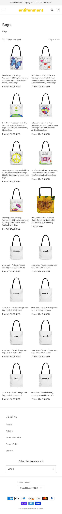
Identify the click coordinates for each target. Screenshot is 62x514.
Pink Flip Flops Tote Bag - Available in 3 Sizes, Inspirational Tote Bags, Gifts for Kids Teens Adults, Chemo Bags (15, 221)
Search (9, 424)
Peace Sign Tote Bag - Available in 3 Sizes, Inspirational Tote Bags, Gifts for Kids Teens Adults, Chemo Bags (15, 173)
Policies (9, 431)
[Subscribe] (53, 469)
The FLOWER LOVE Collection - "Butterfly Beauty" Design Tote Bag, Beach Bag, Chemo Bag (43, 220)
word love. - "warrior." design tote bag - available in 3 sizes (43, 394)
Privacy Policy (12, 444)
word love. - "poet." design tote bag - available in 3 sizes (14, 394)
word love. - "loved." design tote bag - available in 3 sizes (44, 351)
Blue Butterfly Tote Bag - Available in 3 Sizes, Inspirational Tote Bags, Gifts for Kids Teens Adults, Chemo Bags (15, 79)
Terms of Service (13, 437)
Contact (9, 450)
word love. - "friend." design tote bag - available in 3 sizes (44, 308)
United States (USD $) (29, 488)
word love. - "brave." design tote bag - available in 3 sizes (15, 308)
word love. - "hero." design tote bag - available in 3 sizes (14, 351)
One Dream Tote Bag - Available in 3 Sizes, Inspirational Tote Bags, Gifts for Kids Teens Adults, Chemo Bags (15, 126)
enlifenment (27, 508)
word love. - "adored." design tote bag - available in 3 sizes (13, 266)
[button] (3, 10)
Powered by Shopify (37, 508)
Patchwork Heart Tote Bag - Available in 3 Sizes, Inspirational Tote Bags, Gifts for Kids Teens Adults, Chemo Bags (44, 126)
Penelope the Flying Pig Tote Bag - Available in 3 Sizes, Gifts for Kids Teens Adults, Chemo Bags (44, 172)
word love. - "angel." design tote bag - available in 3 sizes (44, 266)
